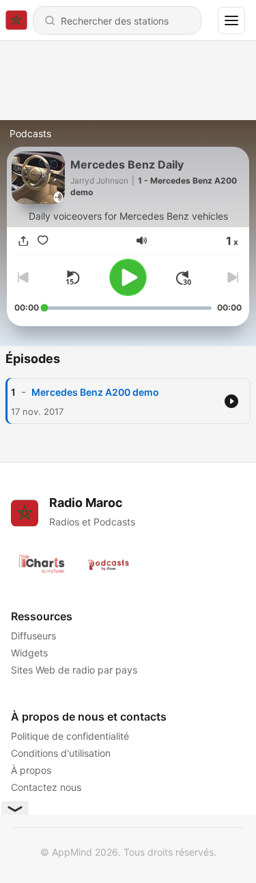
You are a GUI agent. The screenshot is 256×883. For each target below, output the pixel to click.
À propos (31, 770)
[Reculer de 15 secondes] (72, 278)
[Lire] (128, 277)
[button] (142, 240)
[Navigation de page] (231, 20)
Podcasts (30, 133)
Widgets (29, 652)
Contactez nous (46, 787)
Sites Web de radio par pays (74, 670)
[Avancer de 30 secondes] (184, 278)
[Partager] (24, 240)
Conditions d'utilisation (61, 753)
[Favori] (43, 240)
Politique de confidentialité (70, 736)
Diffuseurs (33, 635)
